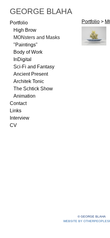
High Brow (24, 30)
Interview (19, 118)
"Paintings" (25, 44)
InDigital (22, 59)
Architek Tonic (28, 81)
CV (13, 125)
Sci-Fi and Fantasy (33, 66)
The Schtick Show (33, 88)
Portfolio (19, 22)
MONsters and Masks (36, 37)
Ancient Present (30, 74)
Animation (24, 96)
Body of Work (27, 52)
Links (15, 110)
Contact (18, 103)
